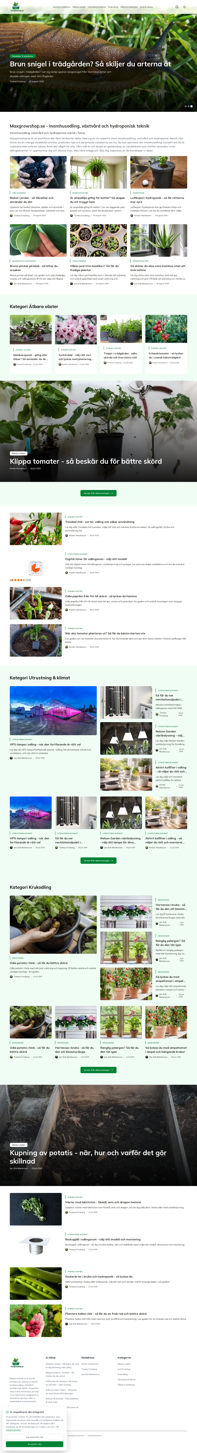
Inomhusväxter (80, 193)
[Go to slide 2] (189, 106)
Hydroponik (138, 193)
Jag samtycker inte (34, 1437)
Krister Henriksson (18, 468)
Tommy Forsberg (17, 81)
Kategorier (124, 1357)
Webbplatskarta (95, 1435)
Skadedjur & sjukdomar (22, 56)
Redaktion (88, 1357)
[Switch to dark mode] (184, 7)
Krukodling (113, 7)
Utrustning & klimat (97, 7)
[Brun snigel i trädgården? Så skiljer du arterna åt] (98, 59)
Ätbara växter (79, 7)
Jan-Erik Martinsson (19, 1168)
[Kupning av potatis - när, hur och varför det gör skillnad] (98, 1135)
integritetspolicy (13, 1430)
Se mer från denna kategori (97, 493)
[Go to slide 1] (186, 106)
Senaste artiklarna (61, 7)
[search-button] (177, 7)
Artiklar (51, 1357)
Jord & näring (146, 7)
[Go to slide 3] (192, 106)
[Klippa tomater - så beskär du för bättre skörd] (98, 431)
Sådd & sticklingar (129, 7)
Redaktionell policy (76, 1435)
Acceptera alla (35, 1444)
